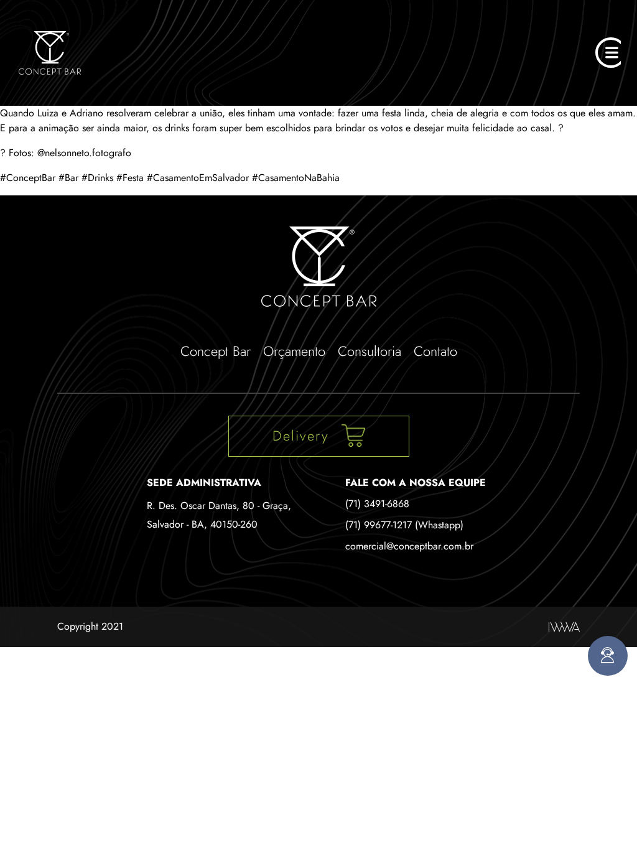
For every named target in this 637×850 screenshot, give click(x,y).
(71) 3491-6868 (377, 504)
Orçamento (294, 351)
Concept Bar (215, 351)
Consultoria (369, 351)
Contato (435, 351)
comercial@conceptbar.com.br (409, 546)
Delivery (300, 436)
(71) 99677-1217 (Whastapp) (404, 525)
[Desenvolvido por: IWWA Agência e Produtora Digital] (564, 627)
